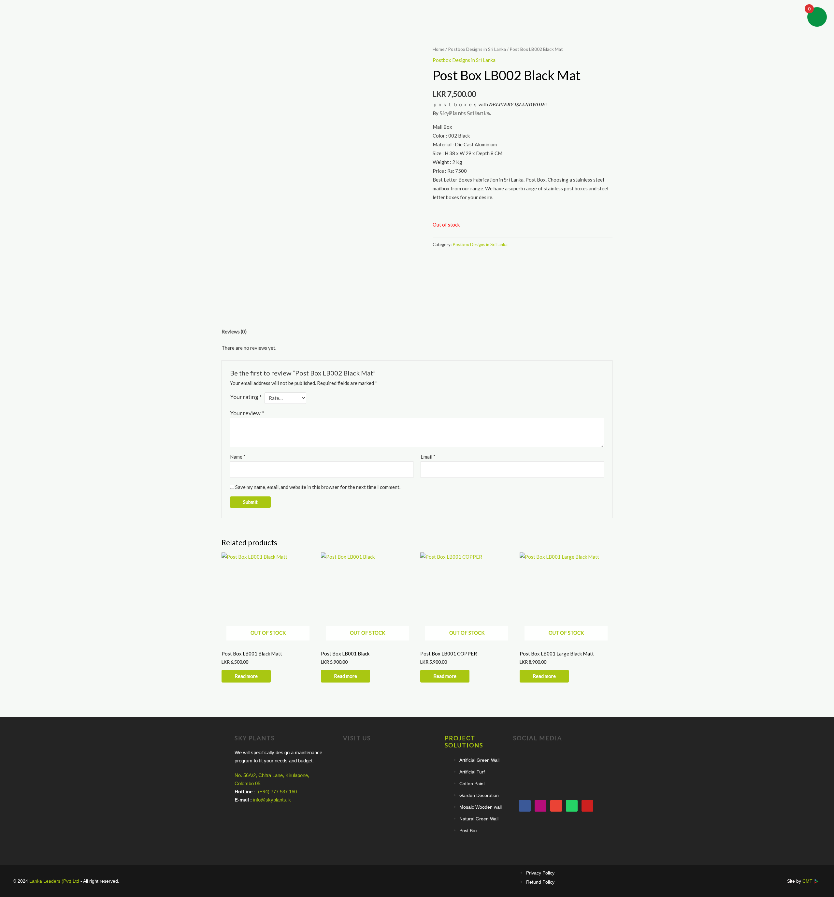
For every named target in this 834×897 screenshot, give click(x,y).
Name (238, 457)
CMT (808, 881)
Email (428, 457)
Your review (247, 413)
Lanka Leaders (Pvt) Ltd (54, 881)
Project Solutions (464, 741)
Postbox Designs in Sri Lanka (477, 49)
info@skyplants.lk (272, 799)
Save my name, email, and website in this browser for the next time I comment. (317, 487)
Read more (246, 676)
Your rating (246, 396)
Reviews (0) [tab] (234, 331)
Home (438, 49)
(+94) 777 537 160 (277, 791)
